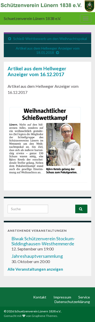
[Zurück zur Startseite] (47, 6)
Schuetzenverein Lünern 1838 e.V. (32, 18)
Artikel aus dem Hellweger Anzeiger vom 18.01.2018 (48, 50)
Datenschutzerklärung (72, 301)
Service (84, 297)
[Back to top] (83, 310)
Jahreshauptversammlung (37, 256)
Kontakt (39, 297)
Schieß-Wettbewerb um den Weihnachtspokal (50, 38)
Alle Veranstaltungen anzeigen (35, 269)
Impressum (62, 297)
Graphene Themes (44, 316)
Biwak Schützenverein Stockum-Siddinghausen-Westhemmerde (43, 241)
